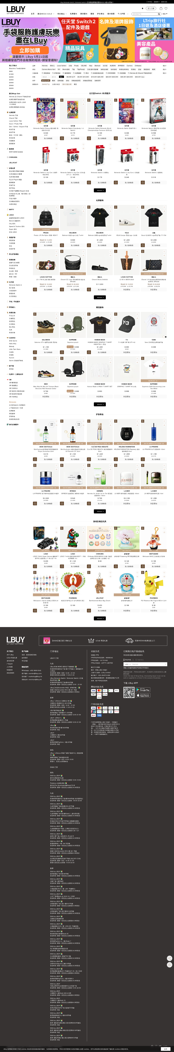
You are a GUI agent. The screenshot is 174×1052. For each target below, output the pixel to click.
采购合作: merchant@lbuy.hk (32, 679)
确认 (61, 77)
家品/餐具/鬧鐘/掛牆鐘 (16, 171)
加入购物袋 (48, 138)
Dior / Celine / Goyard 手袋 (18, 127)
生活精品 (12, 324)
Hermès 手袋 (13, 115)
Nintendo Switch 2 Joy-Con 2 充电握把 (126, 173)
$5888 (11, 85)
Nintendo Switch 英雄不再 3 (126, 128)
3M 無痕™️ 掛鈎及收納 (16, 391)
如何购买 (25, 658)
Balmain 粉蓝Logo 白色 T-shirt (72, 235)
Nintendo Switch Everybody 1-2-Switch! (73, 129)
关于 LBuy (10, 655)
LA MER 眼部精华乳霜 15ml (153, 493)
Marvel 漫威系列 (14, 221)
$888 (11, 71)
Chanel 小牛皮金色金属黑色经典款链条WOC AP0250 (153, 280)
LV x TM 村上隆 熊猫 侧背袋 (45, 279)
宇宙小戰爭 (13, 198)
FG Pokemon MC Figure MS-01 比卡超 (154, 602)
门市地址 (149, 2)
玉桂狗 (11, 352)
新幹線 (11, 369)
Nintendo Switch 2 (15, 285)
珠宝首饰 (12, 138)
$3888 (11, 80)
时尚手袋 (12, 129)
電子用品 (12, 188)
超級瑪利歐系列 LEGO (16, 218)
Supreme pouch (72, 342)
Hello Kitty (12, 344)
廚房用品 (12, 321)
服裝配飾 (12, 182)
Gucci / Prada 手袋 (15, 124)
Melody (11, 346)
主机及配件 (13, 291)
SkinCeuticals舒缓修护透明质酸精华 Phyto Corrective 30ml (46, 450)
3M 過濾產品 (13, 385)
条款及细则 (10, 673)
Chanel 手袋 (13, 118)
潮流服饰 (84, 14)
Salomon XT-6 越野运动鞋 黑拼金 (46, 342)
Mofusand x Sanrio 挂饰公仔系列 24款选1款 (46, 602)
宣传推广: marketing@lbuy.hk (32, 676)
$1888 (11, 74)
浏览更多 (99, 190)
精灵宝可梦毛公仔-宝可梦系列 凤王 (72, 601)
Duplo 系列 (13, 229)
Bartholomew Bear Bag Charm (99, 601)
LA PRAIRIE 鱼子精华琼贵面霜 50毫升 (46, 493)
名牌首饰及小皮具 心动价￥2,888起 (17, 103)
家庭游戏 (12, 293)
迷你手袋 (12, 132)
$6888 (11, 88)
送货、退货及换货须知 (29, 655)
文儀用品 (12, 318)
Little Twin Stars (14, 349)
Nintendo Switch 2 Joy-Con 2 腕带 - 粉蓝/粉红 (46, 173)
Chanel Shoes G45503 (100, 279)
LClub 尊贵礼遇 (12, 658)
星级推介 (157, 2)
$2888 (11, 77)
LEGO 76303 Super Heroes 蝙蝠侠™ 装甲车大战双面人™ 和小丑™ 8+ (46, 557)
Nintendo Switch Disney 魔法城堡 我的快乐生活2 (45, 129)
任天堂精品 (13, 296)
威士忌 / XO (13, 274)
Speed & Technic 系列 (16, 226)
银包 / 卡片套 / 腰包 (15, 135)
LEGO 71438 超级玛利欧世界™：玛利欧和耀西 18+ (73, 557)
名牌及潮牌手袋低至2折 (17, 99)
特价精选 (61, 14)
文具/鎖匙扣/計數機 (15, 174)
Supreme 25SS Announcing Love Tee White (153, 387)
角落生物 (12, 332)
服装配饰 (12, 143)
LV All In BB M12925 (127, 279)
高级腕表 (12, 141)
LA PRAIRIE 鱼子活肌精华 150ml (154, 449)
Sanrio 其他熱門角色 (16, 360)
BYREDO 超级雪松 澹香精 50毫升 (73, 493)
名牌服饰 (73, 14)
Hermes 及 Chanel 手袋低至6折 (20, 97)
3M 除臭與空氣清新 (15, 394)
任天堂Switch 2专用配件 (17, 405)
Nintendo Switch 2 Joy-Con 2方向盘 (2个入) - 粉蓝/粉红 (73, 173)
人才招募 (10, 667)
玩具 (10, 330)
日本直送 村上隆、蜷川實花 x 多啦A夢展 (20, 195)
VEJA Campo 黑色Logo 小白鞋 (126, 235)
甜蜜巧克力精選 (14, 263)
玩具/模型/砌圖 (14, 177)
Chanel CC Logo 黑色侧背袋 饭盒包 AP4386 (73, 280)
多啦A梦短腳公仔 (127, 601)
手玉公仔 (12, 316)
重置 (75, 84)
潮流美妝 (12, 240)
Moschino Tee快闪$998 (17, 68)
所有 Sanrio (13, 341)
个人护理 (121, 14)
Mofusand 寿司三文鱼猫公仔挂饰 (154, 556)
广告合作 (10, 664)
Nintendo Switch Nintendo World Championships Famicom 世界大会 (100, 129)
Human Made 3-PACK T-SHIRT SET (99, 386)
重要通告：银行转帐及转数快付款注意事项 (87, 2)
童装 (92, 14)
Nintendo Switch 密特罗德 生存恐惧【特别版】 (154, 129)
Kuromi (11, 358)
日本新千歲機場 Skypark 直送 (19, 191)
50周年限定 (13, 204)
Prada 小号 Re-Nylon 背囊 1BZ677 (46, 235)
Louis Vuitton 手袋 (15, 121)
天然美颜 (12, 243)
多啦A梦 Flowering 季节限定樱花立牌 (126, 556)
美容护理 (12, 249)
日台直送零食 (13, 265)
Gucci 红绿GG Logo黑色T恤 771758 (153, 235)
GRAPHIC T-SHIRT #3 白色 (126, 386)
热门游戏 (12, 288)
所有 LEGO (13, 232)
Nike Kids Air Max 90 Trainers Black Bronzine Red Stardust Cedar (46, 387)
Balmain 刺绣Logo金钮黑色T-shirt (99, 235)
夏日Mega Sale (45, 14)
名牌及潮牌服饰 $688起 (17, 107)
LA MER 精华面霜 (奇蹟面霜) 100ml (127, 493)
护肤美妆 (100, 14)
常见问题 (25, 661)
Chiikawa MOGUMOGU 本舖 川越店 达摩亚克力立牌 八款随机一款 (100, 557)
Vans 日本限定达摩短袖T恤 (154, 342)
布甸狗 (11, 355)
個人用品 (12, 327)
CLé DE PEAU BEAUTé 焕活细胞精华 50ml (100, 450)
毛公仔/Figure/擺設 (15, 180)
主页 (33, 14)
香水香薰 (111, 14)
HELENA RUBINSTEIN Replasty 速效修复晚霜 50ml (127, 450)
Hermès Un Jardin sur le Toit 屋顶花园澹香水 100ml (99, 494)
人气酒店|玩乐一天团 (16, 408)
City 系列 (12, 224)
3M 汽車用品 (13, 397)
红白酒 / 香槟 (13, 271)
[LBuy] (16, 10)
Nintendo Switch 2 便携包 (100, 172)
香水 (10, 246)
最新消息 (164, 2)
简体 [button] (164, 14)
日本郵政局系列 (14, 201)
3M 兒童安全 (13, 388)
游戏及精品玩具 (14, 419)
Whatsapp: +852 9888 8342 (31, 670)
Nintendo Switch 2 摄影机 (154, 172)
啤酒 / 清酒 (13, 277)
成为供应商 (10, 661)
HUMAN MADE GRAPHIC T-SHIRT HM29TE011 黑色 (100, 343)
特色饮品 (12, 268)
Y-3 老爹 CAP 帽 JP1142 (126, 342)
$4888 (11, 83)
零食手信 (12, 185)
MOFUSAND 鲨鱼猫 (16, 152)
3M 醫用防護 (13, 383)
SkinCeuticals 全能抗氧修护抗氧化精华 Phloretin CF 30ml (73, 450)
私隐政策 (10, 670)
